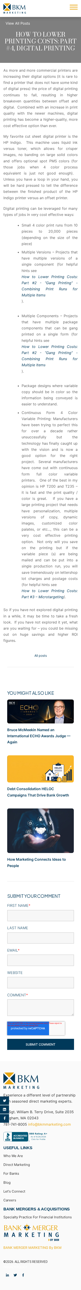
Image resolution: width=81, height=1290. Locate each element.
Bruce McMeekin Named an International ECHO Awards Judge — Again (38, 736)
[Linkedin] (4, 1109)
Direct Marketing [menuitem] (16, 1164)
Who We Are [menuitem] (13, 1156)
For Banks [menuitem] (11, 1173)
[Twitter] (4, 1100)
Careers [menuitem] (9, 1200)
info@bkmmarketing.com (49, 1124)
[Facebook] (4, 1118)
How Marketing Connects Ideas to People (36, 862)
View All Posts (18, 23)
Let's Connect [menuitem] (14, 1191)
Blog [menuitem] (7, 1182)
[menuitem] (31, 1232)
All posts (40, 655)
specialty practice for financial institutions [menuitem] (37, 1217)
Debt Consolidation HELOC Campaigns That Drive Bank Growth (38, 792)
